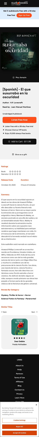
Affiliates (19, 382)
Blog (19, 386)
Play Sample (21, 77)
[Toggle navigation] (5, 3)
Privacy (19, 394)
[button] (3, 312)
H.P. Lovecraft (16, 102)
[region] (19, 419)
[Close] (36, 404)
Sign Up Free (24, 15)
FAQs (19, 370)
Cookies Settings (19, 420)
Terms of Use (19, 378)
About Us (19, 366)
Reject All (19, 427)
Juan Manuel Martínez (21, 107)
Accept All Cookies (19, 433)
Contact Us (19, 390)
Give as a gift (21, 154)
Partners (19, 374)
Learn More (19, 398)
